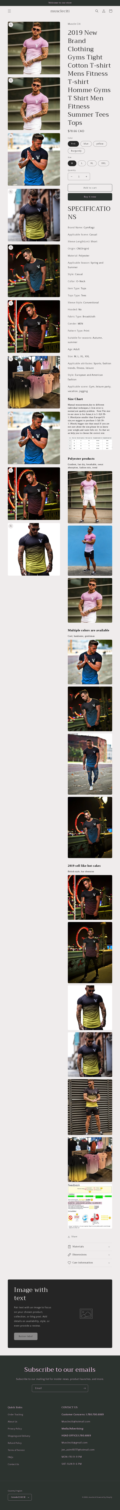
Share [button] (74, 1236)
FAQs (10, 1457)
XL (91, 163)
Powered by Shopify (104, 1497)
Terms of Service (16, 1450)
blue (86, 144)
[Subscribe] (84, 1388)
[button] (9, 11)
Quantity (72, 170)
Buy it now (90, 196)
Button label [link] (26, 1336)
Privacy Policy (15, 1429)
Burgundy (76, 151)
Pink (73, 144)
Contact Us (13, 1464)
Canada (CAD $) (18, 1497)
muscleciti (93, 1497)
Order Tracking (15, 1414)
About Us (12, 1421)
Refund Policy (15, 1443)
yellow (100, 144)
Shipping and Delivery (19, 1436)
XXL (103, 163)
